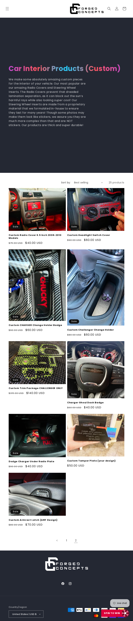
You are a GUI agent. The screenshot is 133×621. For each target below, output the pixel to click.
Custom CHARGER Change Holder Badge (35, 325)
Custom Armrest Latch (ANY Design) (33, 520)
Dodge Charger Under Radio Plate (31, 461)
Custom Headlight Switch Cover (88, 235)
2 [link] (76, 540)
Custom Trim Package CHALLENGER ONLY (36, 388)
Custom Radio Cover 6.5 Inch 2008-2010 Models (35, 237)
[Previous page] (57, 540)
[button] (7, 8)
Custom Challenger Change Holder (90, 330)
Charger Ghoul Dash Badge (85, 402)
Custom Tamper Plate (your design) (91, 460)
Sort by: (66, 182)
